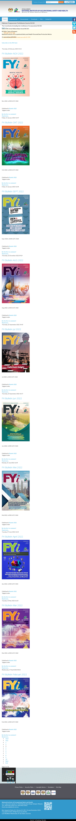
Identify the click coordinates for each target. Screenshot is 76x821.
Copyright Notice (41, 787)
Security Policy (29, 787)
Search (61, 2)
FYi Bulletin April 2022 (12, 536)
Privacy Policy (19, 787)
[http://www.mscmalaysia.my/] (33, 792)
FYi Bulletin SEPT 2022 (13, 191)
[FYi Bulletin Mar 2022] (16, 628)
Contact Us (48, 19)
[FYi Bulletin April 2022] (16, 559)
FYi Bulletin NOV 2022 (12, 53)
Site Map (58, 787)
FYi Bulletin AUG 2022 (12, 260)
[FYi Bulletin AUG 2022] (16, 283)
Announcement (24, 19)
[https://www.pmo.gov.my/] (28, 792)
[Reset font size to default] (10, 780)
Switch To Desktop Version (38, 820)
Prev (7, 740)
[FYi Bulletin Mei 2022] (16, 490)
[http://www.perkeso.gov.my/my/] (48, 792)
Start (7, 738)
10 (6, 759)
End (7, 763)
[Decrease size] (13, 780)
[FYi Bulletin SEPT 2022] (16, 214)
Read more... (5, 116)
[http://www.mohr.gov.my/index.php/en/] (38, 792)
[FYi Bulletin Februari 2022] (16, 697)
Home (4, 19)
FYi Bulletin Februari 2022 (14, 674)
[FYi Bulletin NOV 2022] (16, 76)
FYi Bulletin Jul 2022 (11, 329)
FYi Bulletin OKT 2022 (12, 122)
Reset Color (9, 774)
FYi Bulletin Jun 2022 (12, 398)
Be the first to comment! (9, 114)
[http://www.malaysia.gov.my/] (23, 792)
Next (7, 761)
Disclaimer (51, 787)
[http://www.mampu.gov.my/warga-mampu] (53, 792)
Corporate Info (13, 19)
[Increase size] (8, 780)
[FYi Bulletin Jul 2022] (16, 352)
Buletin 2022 (13, 108)
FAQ (41, 19)
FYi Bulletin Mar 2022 (12, 605)
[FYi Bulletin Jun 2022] (16, 421)
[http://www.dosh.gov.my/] (43, 792)
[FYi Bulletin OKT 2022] (16, 145)
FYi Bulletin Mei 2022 (12, 467)
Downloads (34, 19)
